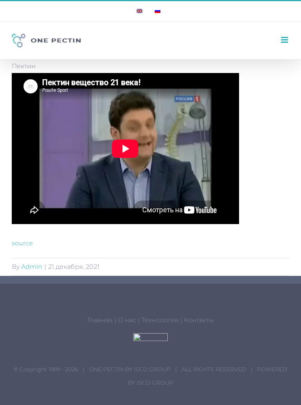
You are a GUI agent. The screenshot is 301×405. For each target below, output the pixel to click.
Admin (31, 266)
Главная (100, 320)
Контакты (199, 320)
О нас (127, 320)
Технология (160, 320)
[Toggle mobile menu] (285, 40)
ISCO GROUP (152, 369)
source (22, 243)
